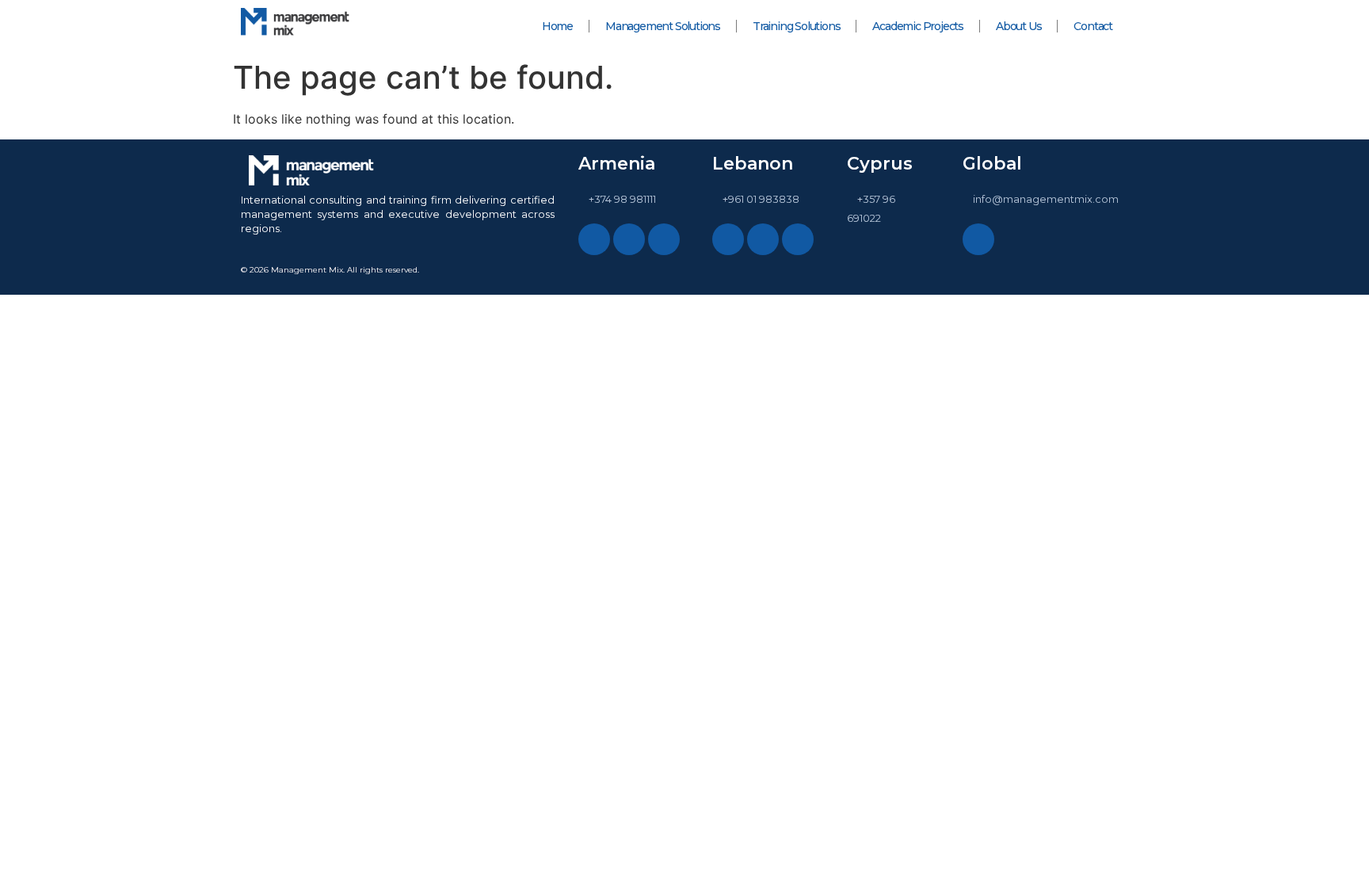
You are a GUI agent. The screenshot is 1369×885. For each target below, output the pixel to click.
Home (557, 26)
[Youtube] (978, 239)
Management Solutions (662, 26)
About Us (1018, 26)
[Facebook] (629, 239)
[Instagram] (594, 239)
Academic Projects (917, 26)
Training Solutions (796, 26)
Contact (1092, 26)
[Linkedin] (664, 239)
